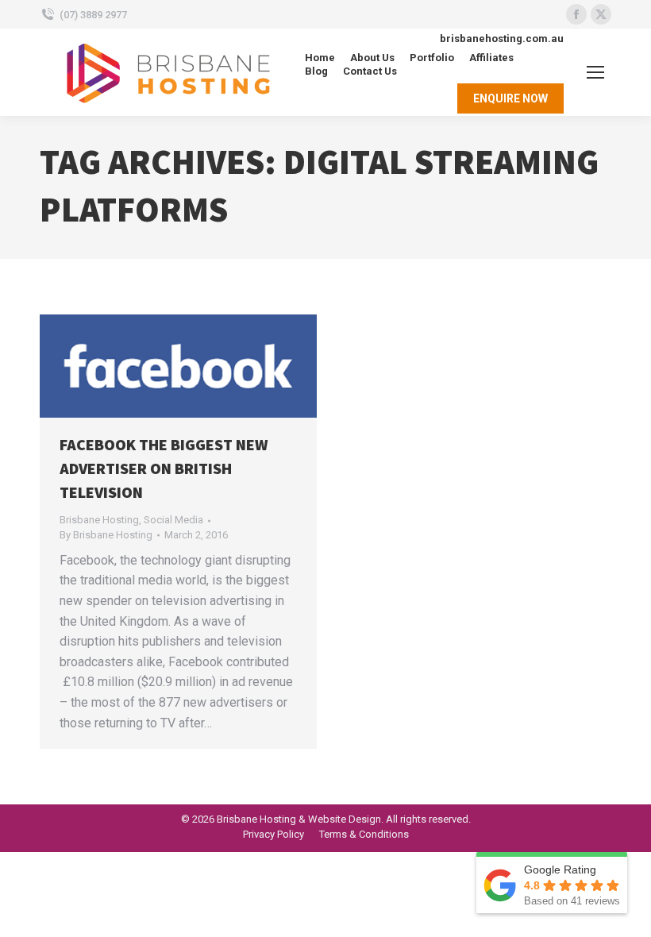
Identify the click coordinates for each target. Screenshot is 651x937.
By (106, 535)
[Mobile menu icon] (595, 72)
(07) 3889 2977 (93, 15)
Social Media (173, 520)
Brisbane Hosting (99, 520)
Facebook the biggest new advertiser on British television (164, 469)
